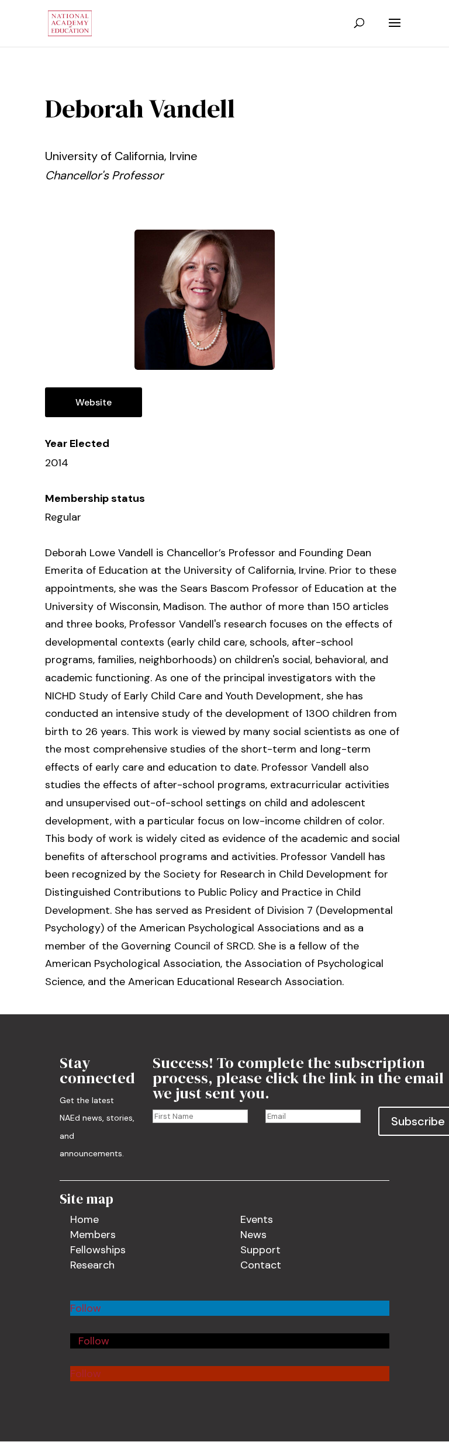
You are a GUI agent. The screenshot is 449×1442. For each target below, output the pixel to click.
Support (260, 1250)
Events (256, 1219)
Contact (260, 1265)
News (253, 1235)
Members (93, 1235)
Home (84, 1219)
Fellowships (98, 1250)
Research (92, 1265)
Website (93, 402)
